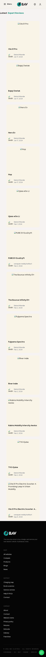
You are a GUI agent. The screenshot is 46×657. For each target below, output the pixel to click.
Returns (6, 625)
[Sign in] (40, 4)
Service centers (9, 590)
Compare (7, 558)
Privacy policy (8, 621)
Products (7, 562)
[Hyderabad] (34, 4)
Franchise (7, 637)
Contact (7, 597)
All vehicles (8, 554)
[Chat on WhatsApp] (41, 652)
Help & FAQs (8, 593)
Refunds (7, 629)
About (6, 610)
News (6, 569)
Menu (9, 4)
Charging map (9, 582)
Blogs (6, 565)
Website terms (9, 618)
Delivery (6, 633)
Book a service (9, 586)
